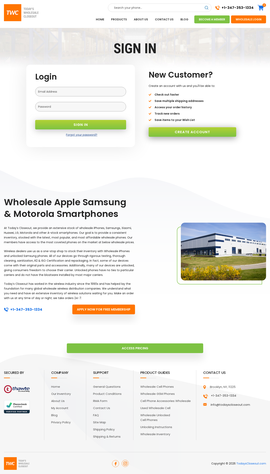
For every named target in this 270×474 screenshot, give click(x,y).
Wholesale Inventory (155, 434)
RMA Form (100, 401)
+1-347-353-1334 (238, 7)
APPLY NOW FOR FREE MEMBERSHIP (103, 309)
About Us (58, 401)
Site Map (99, 422)
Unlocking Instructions (156, 427)
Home (100, 19)
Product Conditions (107, 394)
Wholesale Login (249, 19)
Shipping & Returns (107, 436)
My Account (59, 408)
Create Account (192, 131)
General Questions (107, 387)
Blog (184, 19)
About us (141, 19)
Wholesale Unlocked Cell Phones (155, 417)
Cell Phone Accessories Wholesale (165, 401)
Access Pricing (135, 348)
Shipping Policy (104, 429)
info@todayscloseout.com (230, 405)
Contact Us (101, 408)
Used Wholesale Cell (155, 408)
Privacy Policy (61, 422)
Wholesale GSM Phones (157, 394)
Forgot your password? (81, 135)
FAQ (96, 415)
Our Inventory (61, 394)
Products (119, 19)
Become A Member (212, 19)
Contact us (164, 19)
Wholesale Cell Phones (157, 387)
